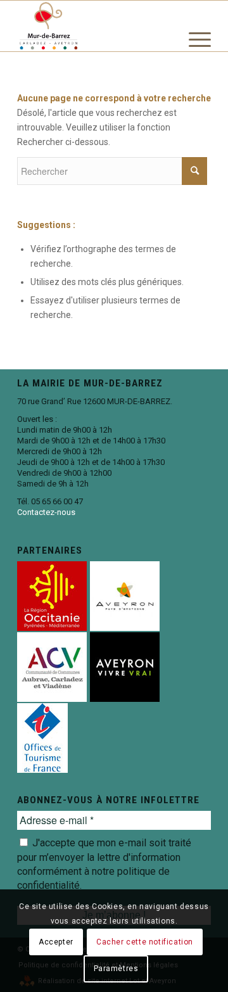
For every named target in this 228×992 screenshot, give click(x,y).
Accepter (56, 942)
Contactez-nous (46, 512)
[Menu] (193, 57)
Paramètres (116, 968)
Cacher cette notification (144, 942)
